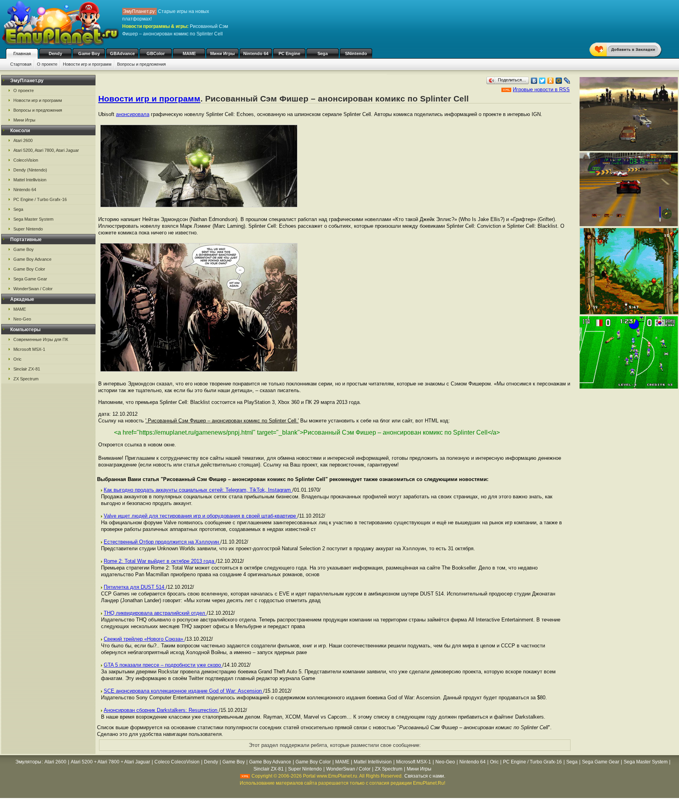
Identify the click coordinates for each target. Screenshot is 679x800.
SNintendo (356, 53)
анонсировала (132, 114)
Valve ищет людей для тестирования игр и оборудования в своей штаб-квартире (200, 516)
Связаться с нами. (424, 776)
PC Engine (289, 53)
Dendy (55, 53)
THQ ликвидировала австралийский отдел (155, 613)
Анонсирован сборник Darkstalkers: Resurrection (161, 710)
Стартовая (20, 64)
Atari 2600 (23, 140)
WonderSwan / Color (33, 288)
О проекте (47, 64)
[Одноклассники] (551, 81)
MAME (189, 53)
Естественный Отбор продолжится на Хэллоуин (162, 542)
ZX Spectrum (26, 378)
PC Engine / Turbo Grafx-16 (40, 199)
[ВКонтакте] (534, 81)
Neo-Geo (22, 319)
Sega (322, 53)
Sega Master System (33, 219)
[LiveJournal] (567, 81)
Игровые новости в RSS (541, 89)
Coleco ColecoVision (177, 762)
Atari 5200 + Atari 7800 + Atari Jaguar (110, 762)
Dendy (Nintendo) (30, 170)
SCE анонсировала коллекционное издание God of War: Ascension (183, 691)
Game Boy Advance (32, 259)
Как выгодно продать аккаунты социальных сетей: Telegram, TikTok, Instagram (198, 490)
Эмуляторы (28, 762)
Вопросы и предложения (141, 64)
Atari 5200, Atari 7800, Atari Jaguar (46, 150)
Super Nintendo (28, 229)
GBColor (156, 53)
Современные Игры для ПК (40, 339)
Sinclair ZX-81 (26, 369)
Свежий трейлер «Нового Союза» (144, 639)
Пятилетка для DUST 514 (135, 587)
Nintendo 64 (255, 53)
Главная (22, 53)
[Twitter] (542, 81)
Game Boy (89, 53)
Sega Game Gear (30, 278)
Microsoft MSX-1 (29, 349)
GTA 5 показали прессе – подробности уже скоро (163, 665)
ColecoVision (25, 160)
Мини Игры (222, 53)
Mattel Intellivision (29, 179)
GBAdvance (122, 53)
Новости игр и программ (87, 64)
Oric (17, 359)
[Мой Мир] (559, 81)
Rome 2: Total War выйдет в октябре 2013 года (160, 561)
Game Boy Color (29, 269)
